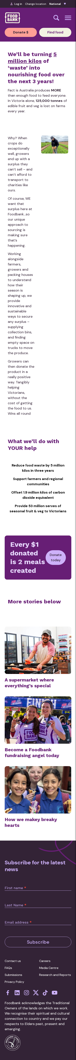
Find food (55, 32)
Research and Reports (55, 975)
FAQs (8, 968)
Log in (18, 4)
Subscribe (38, 942)
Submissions (13, 975)
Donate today (56, 557)
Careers (44, 961)
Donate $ (20, 32)
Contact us (13, 961)
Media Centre (48, 968)
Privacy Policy (14, 982)
